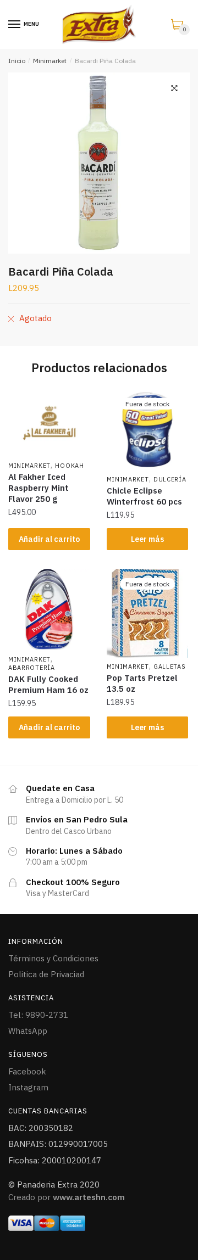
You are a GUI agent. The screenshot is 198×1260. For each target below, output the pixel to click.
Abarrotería (31, 667)
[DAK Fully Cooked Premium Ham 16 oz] (49, 610)
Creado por (66, 1197)
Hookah (69, 465)
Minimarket (50, 61)
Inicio (16, 61)
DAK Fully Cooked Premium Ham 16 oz (48, 684)
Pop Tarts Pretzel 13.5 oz (142, 683)
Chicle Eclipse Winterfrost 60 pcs (144, 496)
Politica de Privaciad (46, 974)
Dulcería (169, 479)
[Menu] (14, 24)
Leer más (147, 539)
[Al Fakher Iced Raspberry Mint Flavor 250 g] (49, 423)
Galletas (169, 666)
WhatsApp (27, 1031)
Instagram (28, 1087)
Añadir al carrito (49, 539)
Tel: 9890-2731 (38, 1015)
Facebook (27, 1071)
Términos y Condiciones (53, 958)
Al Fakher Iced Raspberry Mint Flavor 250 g (38, 488)
